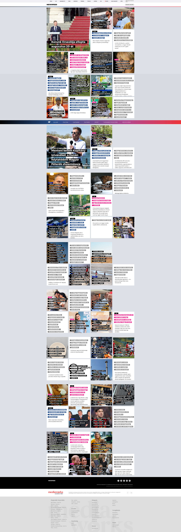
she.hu (113, 505)
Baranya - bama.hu (55, 504)
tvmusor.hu (94, 521)
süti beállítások (119, 484)
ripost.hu (114, 500)
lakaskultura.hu (95, 505)
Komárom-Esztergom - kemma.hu (58, 521)
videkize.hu (94, 519)
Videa (69, 1)
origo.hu (73, 516)
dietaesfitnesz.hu (95, 515)
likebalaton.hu (95, 509)
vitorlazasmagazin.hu (96, 517)
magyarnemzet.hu (75, 510)
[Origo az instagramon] (124, 481)
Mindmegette (62, 1)
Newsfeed (75, 1)
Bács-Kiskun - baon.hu (56, 502)
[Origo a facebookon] (118, 481)
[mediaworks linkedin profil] (131, 492)
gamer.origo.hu (95, 507)
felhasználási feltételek (111, 484)
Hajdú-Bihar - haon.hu (56, 515)
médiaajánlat (130, 484)
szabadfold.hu (74, 512)
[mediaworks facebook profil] (127, 492)
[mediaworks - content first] (55, 492)
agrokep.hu (74, 524)
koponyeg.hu (115, 514)
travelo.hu (94, 514)
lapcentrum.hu (115, 517)
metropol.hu (115, 501)
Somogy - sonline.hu (55, 524)
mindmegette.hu (95, 512)
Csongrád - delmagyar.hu (56, 509)
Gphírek (95, 1)
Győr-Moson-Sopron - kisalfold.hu (58, 514)
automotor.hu (95, 504)
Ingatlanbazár (114, 1)
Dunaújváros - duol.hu (56, 510)
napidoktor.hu (95, 510)
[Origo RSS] (130, 481)
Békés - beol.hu (54, 505)
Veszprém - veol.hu (75, 501)
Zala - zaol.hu (74, 503)
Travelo (89, 1)
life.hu (113, 503)
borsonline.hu (95, 528)
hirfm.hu (114, 526)
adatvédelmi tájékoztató (101, 484)
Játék (121, 1)
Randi (107, 1)
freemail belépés (129, 4)
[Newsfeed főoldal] (51, 481)
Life (56, 1)
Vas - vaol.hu (74, 500)
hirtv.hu (73, 514)
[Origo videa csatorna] (127, 481)
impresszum (125, 484)
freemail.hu (114, 512)
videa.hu (114, 516)
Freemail (82, 1)
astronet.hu (94, 502)
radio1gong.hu (115, 524)
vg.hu (72, 523)
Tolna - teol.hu (54, 527)
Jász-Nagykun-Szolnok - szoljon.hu (59, 519)
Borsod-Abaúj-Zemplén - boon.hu (58, 507)
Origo (51, 1)
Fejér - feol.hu (54, 512)
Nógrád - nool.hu (54, 522)
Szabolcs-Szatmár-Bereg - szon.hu (59, 526)
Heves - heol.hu (54, 517)
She (101, 1)
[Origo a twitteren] (121, 481)
